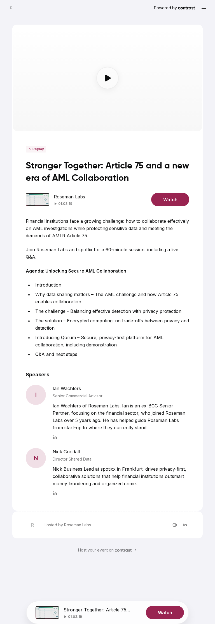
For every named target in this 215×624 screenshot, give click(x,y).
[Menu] (203, 7)
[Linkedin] (55, 437)
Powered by (165, 7)
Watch (170, 199)
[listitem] (174, 524)
